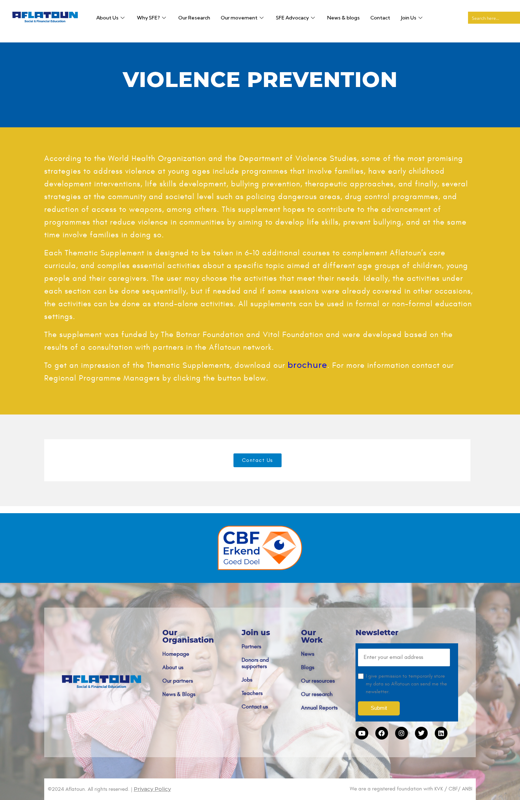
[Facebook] (381, 733)
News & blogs (343, 18)
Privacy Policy (152, 788)
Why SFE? (148, 18)
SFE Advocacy (292, 18)
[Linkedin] (441, 733)
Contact (380, 18)
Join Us (408, 18)
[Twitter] (421, 733)
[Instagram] (401, 733)
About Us (107, 18)
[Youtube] (362, 733)
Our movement (239, 18)
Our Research (194, 18)
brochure (307, 365)
